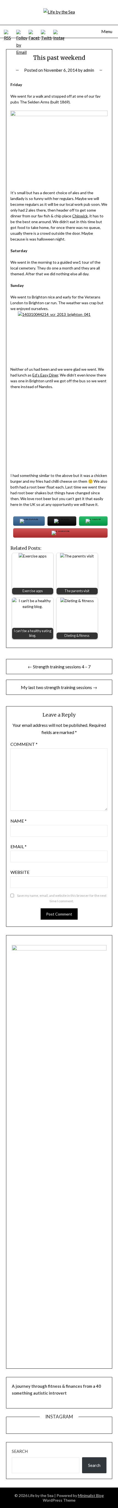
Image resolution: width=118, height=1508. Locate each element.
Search (20, 1451)
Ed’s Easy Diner (45, 375)
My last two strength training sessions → (59, 687)
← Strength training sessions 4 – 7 (59, 666)
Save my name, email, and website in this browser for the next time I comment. (61, 898)
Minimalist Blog (91, 1495)
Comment (24, 744)
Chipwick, (80, 215)
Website (19, 872)
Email (18, 846)
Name (18, 820)
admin (88, 70)
